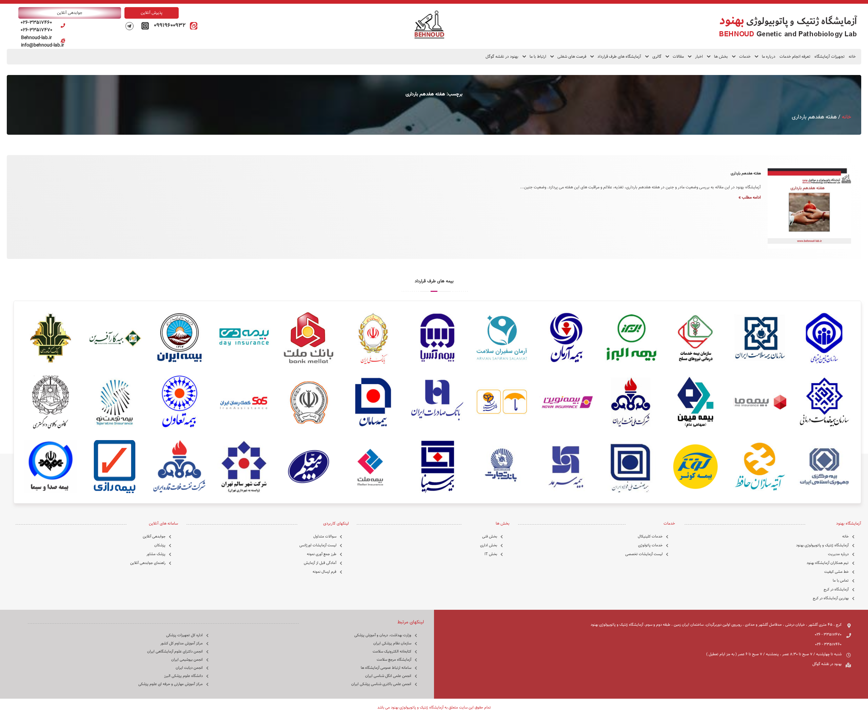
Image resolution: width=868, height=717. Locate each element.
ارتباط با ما (538, 57)
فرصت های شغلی (571, 57)
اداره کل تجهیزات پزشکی (184, 635)
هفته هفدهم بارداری (746, 173)
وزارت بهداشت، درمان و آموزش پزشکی (382, 635)
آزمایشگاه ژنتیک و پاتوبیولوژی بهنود (822, 545)
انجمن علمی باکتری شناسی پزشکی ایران (381, 684)
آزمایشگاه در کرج (836, 589)
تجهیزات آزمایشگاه (829, 57)
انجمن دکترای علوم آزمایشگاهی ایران (175, 652)
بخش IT (491, 554)
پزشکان (159, 545)
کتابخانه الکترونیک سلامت (392, 652)
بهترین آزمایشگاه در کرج (831, 598)
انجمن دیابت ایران (189, 668)
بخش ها (721, 57)
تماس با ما (841, 581)
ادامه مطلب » (749, 197)
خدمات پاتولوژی (650, 545)
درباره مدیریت (838, 554)
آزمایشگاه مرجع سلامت (394, 660)
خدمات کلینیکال (650, 537)
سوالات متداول (324, 537)
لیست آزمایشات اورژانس (317, 545)
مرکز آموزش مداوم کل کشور (181, 643)
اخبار (699, 57)
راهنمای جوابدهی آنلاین (147, 563)
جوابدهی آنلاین (154, 537)
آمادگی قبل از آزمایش (320, 563)
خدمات (745, 57)
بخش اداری (488, 545)
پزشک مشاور (155, 554)
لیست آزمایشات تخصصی (644, 554)
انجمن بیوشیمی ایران (187, 660)
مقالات (678, 57)
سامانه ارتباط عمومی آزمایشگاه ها (386, 668)
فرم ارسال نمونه (324, 572)
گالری (657, 57)
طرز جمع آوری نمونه (321, 554)
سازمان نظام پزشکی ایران (392, 643)
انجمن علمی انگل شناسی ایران (388, 676)
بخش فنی (489, 537)
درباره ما (768, 57)
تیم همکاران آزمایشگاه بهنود (828, 563)
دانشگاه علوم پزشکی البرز (183, 676)
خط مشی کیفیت (836, 572)
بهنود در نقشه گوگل (502, 57)
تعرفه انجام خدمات (795, 57)
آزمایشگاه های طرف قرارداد (619, 57)
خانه (852, 57)
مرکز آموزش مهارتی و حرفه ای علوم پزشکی (170, 684)
